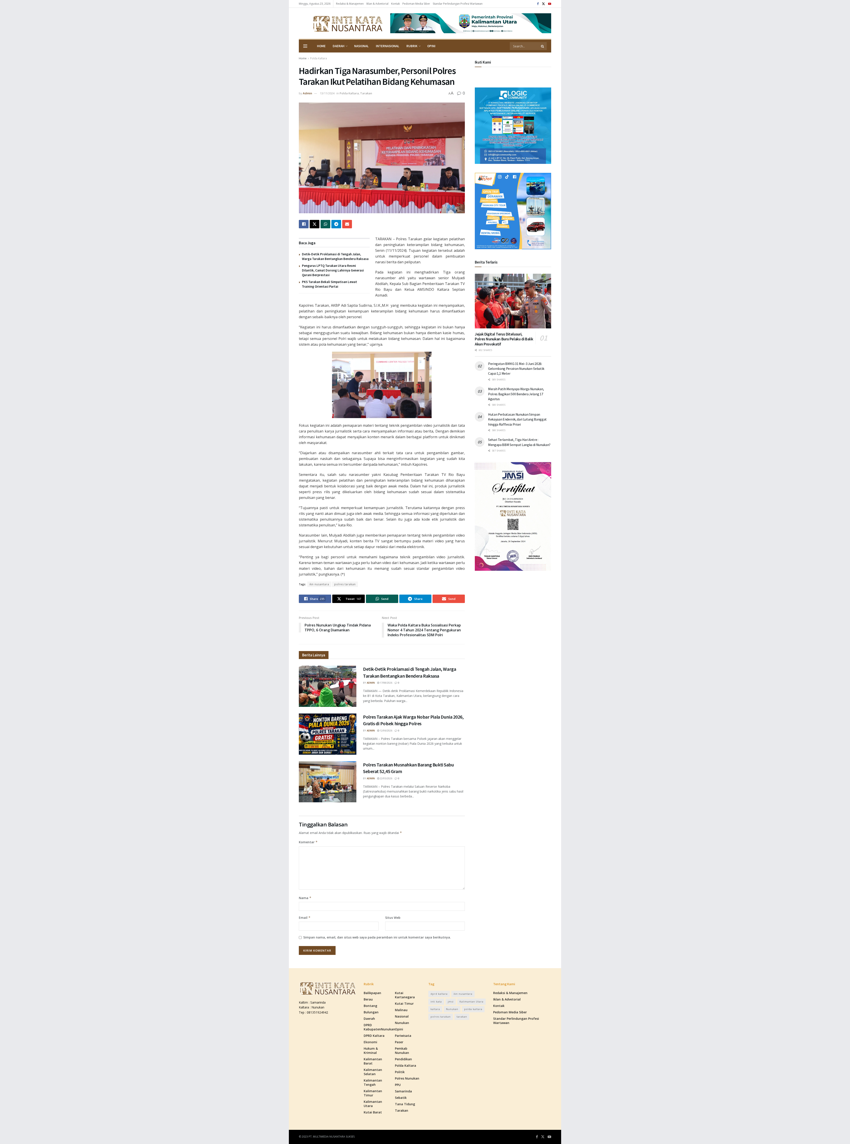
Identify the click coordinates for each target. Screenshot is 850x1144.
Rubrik (411, 46)
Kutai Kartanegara (405, 995)
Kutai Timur (404, 1003)
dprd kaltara (439, 993)
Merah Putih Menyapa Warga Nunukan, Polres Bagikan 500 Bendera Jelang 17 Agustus (516, 394)
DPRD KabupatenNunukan (379, 1027)
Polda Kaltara (318, 58)
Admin (307, 93)
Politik (400, 1072)
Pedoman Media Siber (416, 4)
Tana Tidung (405, 1104)
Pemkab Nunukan (402, 1050)
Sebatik (401, 1098)
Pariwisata (403, 1035)
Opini (431, 46)
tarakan (462, 1016)
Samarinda (403, 1091)
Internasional (387, 46)
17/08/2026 (385, 682)
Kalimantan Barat (373, 1061)
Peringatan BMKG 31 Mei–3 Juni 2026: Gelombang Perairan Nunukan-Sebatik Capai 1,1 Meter (516, 368)
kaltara (435, 1009)
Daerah (338, 46)
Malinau (401, 1010)
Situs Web (392, 917)
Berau (368, 999)
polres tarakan (345, 584)
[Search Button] (543, 46)
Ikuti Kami (483, 62)
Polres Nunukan (407, 1078)
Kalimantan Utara (373, 1103)
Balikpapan (372, 993)
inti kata (436, 1001)
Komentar (308, 842)
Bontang (370, 1006)
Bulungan (371, 1012)
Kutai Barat (373, 1112)
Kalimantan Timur (373, 1093)
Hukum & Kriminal (371, 1050)
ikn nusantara (319, 584)
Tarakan (366, 93)
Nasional (361, 46)
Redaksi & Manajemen (350, 4)
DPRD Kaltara (374, 1035)
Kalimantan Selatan (373, 1072)
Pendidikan (403, 1059)
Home (321, 46)
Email (305, 917)
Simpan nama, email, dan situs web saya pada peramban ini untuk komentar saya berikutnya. (377, 937)
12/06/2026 (385, 730)
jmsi (451, 1001)
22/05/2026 (385, 778)
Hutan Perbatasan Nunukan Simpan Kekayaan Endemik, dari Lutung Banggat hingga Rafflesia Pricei (517, 419)
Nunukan (402, 1023)
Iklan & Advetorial (377, 4)
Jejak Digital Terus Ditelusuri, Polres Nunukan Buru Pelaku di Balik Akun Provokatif (504, 339)
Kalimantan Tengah (373, 1082)
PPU (398, 1085)
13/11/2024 (327, 93)
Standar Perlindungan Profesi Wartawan (458, 4)
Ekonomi (370, 1042)
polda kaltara (473, 1009)
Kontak (395, 4)
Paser (399, 1042)
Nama (305, 898)
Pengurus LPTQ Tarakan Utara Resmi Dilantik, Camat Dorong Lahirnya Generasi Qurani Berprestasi (333, 270)
